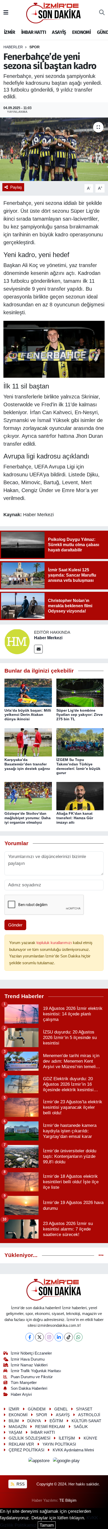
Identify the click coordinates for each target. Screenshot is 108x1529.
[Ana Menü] (5, 12)
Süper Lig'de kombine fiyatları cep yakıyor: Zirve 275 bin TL (79, 714)
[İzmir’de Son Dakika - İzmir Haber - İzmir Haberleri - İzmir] (53, 12)
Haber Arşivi (21, 1394)
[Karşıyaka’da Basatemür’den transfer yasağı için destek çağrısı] (28, 741)
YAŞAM (15, 1432)
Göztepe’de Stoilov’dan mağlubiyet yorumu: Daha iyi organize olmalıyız (27, 817)
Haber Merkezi (48, 638)
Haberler (13, 47)
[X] (39, 1337)
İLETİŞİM (67, 1438)
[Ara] (102, 12)
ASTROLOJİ (89, 1415)
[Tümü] (101, 1255)
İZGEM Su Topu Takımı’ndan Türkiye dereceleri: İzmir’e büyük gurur (78, 766)
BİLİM (14, 1421)
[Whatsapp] (78, 1337)
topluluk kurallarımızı (54, 943)
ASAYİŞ (59, 32)
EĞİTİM (56, 1421)
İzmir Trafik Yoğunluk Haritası (36, 1371)
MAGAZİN (18, 1427)
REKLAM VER (21, 1444)
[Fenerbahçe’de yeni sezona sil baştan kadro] (54, 149)
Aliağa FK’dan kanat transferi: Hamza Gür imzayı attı (74, 817)
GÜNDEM (37, 1409)
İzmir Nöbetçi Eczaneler (31, 1353)
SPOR (34, 47)
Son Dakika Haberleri (29, 1388)
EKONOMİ (81, 32)
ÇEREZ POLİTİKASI (26, 1450)
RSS (20, 1484)
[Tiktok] (68, 1337)
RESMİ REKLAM (50, 1427)
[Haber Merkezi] (17, 641)
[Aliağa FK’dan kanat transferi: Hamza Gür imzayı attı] (80, 795)
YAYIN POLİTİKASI (59, 1444)
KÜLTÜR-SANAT (86, 1421)
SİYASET (84, 1409)
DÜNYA (34, 1421)
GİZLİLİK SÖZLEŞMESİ (29, 1438)
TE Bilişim (68, 1500)
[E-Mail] (38, 649)
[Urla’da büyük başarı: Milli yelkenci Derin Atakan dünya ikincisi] (28, 692)
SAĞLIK (81, 1427)
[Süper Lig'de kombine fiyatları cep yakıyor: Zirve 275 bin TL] (80, 692)
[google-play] (66, 1461)
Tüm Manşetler (24, 1383)
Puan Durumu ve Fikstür (32, 1377)
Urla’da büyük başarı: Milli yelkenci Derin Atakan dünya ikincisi (27, 714)
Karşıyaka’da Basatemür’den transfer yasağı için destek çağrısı (27, 764)
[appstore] (39, 1461)
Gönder (15, 925)
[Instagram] (49, 1337)
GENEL (61, 1409)
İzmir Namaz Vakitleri (29, 1365)
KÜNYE (90, 1438)
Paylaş (16, 187)
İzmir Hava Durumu (28, 1359)
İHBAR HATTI (33, 32)
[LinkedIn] (59, 1337)
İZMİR (9, 32)
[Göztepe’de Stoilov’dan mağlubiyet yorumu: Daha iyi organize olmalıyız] (28, 795)
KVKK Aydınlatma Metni (73, 1450)
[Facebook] (29, 1337)
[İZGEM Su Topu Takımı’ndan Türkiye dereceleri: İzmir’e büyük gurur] (80, 741)
